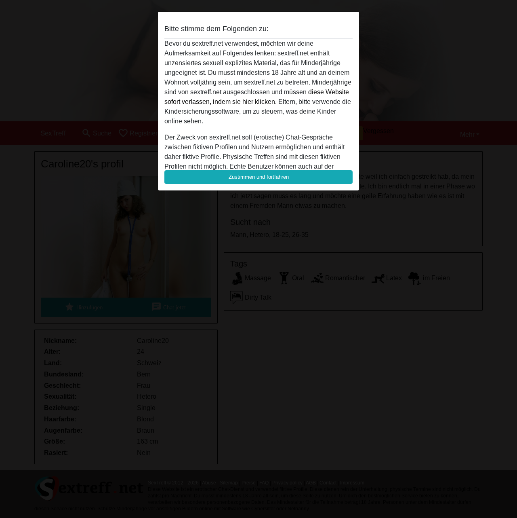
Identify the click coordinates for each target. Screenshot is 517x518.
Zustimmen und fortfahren (259, 177)
